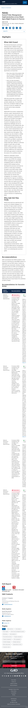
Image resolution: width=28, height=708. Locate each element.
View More (25, 362)
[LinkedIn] (10, 27)
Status (24, 291)
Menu (25, 2)
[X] (7, 27)
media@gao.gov (7, 616)
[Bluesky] (13, 27)
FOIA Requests (14, 698)
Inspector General (13, 683)
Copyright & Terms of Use (14, 689)
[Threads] (17, 27)
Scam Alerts (13, 700)
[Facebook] (3, 27)
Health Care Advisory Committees (13, 704)
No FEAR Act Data (13, 702)
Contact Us (6, 623)
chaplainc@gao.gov (8, 604)
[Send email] (20, 27)
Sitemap (13, 694)
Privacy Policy (13, 691)
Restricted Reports (13, 685)
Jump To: (5, 31)
